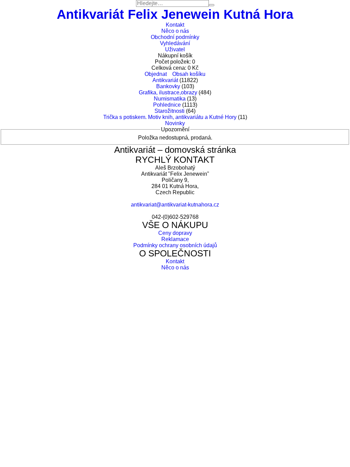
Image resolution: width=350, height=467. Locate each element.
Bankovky (168, 86)
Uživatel (175, 49)
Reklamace (175, 239)
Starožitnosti (169, 111)
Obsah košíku (188, 74)
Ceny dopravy (175, 233)
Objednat (156, 74)
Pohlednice (167, 105)
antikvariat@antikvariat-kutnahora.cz (175, 205)
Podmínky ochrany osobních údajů (175, 245)
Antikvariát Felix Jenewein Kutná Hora (175, 14)
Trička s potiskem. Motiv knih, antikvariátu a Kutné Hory (170, 117)
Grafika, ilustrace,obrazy (168, 92)
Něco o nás (175, 31)
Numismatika (170, 99)
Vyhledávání (175, 43)
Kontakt (175, 25)
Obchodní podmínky (175, 37)
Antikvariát (165, 80)
